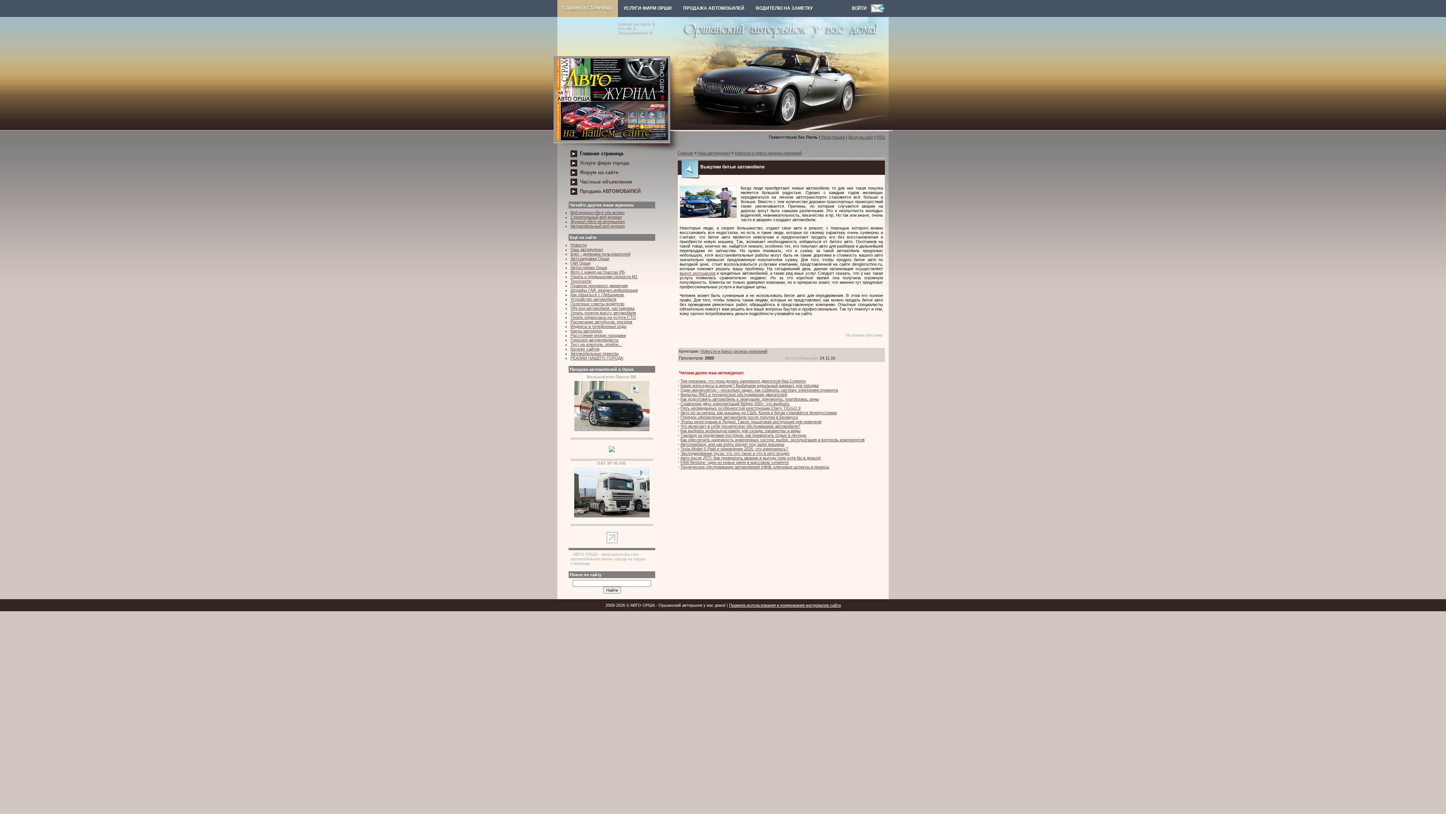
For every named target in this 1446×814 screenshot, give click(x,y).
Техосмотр (580, 281)
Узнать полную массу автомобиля (603, 313)
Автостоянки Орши (588, 267)
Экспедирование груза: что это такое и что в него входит (735, 453)
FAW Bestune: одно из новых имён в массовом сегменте (734, 462)
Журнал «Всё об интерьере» (597, 221)
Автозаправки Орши (589, 258)
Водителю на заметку (784, 8)
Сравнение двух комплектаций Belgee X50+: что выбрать (735, 403)
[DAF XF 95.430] (612, 516)
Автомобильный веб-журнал (597, 226)
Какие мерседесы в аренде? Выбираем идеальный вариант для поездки (749, 385)
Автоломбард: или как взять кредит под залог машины (732, 444)
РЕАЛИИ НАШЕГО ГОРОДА (596, 358)
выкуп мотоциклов (697, 273)
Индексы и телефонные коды (598, 326)
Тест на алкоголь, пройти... (596, 344)
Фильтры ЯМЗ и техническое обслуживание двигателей (733, 394)
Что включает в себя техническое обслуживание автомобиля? (740, 426)
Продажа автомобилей (713, 8)
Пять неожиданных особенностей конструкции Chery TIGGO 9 (740, 408)
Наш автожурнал (586, 249)
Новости (578, 245)
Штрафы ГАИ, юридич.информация (604, 290)
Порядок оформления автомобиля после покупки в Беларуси (739, 417)
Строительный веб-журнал (596, 217)
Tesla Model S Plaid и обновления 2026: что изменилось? (734, 449)
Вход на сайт (860, 137)
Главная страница (587, 8)
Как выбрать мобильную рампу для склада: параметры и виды (740, 430)
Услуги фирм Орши (648, 8)
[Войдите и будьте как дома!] (861, 11)
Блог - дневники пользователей (600, 254)
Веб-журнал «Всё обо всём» (597, 212)
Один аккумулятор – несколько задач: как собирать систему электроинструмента (759, 390)
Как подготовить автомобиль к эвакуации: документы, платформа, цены (749, 399)
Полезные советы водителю (597, 303)
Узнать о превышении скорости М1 (604, 276)
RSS (881, 137)
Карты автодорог (586, 331)
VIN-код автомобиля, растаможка (602, 308)
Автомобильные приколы (594, 353)
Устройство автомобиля (593, 299)
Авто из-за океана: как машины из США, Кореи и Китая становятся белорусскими (758, 412)
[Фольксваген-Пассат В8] (612, 429)
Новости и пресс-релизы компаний (768, 153)
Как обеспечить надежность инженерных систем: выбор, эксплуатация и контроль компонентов (772, 440)
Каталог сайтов (584, 349)
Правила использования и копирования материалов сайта (785, 605)
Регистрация (833, 137)
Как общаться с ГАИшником (597, 294)
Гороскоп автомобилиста (594, 340)
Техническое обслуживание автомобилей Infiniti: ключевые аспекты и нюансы (754, 467)
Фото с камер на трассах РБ (597, 272)
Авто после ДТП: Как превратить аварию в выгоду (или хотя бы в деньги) (750, 458)
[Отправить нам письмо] (878, 11)
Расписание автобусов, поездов (601, 322)
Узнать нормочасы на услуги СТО (603, 317)
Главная (685, 153)
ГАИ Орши (580, 263)
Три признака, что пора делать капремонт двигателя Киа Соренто (743, 381)
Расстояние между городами (598, 335)
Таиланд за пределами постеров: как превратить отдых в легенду (743, 435)
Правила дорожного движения (599, 285)
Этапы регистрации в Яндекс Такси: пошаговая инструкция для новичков (750, 421)
